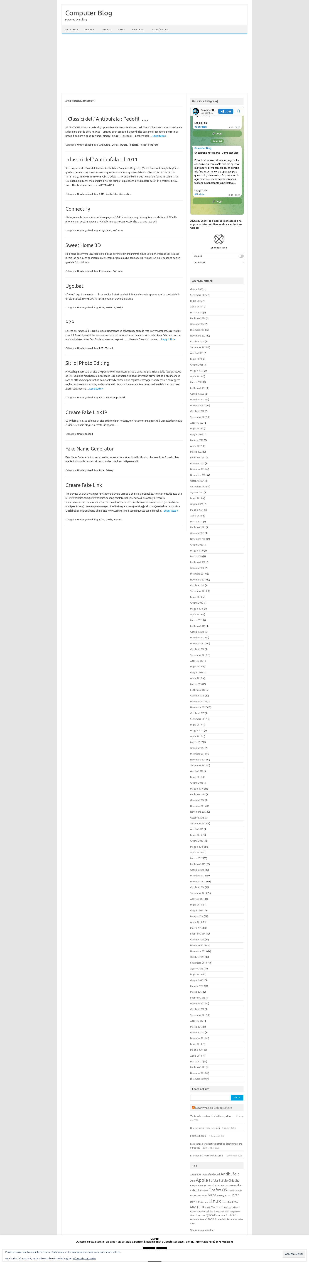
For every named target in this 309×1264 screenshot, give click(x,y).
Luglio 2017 (196, 724)
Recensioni (219, 1215)
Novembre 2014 (198, 881)
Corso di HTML (213, 1185)
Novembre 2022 (198, 405)
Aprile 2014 (196, 922)
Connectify (77, 209)
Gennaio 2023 (197, 393)
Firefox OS (218, 1190)
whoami (106, 29)
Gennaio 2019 (197, 631)
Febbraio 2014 (197, 933)
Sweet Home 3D (83, 245)
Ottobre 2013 (197, 957)
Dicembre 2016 (198, 753)
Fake (101, 470)
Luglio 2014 (196, 904)
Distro (224, 1185)
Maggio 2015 (196, 846)
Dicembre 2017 (198, 701)
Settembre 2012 (198, 1015)
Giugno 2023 (196, 364)
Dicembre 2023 (198, 330)
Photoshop (112, 397)
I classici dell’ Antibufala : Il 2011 (101, 159)
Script (120, 307)
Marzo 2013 (196, 991)
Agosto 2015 (196, 829)
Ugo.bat (74, 286)
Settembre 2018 (198, 655)
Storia (210, 1219)
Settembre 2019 (198, 591)
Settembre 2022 (198, 417)
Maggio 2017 (196, 730)
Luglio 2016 (196, 777)
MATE (207, 1207)
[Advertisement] (154, 64)
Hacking (220, 1195)
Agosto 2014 (196, 899)
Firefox (204, 1190)
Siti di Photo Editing (87, 363)
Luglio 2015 (196, 835)
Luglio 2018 (196, 666)
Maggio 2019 (196, 608)
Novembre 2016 (198, 759)
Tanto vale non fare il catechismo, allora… (211, 1116)
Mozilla (227, 1207)
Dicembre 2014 (198, 875)
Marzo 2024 (196, 312)
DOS (101, 307)
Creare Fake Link (83, 485)
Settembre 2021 (198, 486)
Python (210, 1215)
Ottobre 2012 (197, 1009)
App (192, 1180)
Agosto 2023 (196, 353)
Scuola (229, 1215)
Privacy (109, 470)
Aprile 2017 (196, 736)
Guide (109, 519)
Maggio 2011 (196, 1050)
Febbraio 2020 (197, 562)
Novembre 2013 (198, 951)
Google (238, 1190)
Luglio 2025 (196, 301)
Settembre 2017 (198, 719)
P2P (69, 322)
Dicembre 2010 (198, 1073)
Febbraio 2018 (197, 690)
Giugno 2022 (196, 434)
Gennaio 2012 (197, 1032)
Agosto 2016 (196, 771)
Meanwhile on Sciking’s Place (213, 1107)
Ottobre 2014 (197, 887)
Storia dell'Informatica (226, 1219)
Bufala (115, 144)
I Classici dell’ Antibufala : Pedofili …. (106, 119)
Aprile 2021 (196, 515)
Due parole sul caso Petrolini (205, 1128)
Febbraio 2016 (197, 794)
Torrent (109, 348)
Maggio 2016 (196, 788)
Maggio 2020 (196, 550)
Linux (214, 1201)
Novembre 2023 (198, 335)
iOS (198, 1202)
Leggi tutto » (159, 135)
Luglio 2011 (196, 1044)
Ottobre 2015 (197, 817)
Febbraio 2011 (197, 1067)
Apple (202, 1180)
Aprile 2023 (196, 376)
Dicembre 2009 (198, 1079)
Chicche (234, 1180)
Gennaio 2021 (197, 533)
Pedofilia (133, 144)
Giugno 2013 (196, 980)
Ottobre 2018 (197, 649)
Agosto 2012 (196, 1020)
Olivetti (235, 1207)
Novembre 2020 (198, 539)
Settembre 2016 (198, 765)
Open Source (197, 1211)
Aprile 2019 (196, 614)
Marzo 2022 (196, 451)
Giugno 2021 (196, 504)
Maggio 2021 (196, 510)
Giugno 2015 (196, 840)
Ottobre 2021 (197, 481)
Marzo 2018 (196, 684)
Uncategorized (85, 144)
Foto (101, 397)
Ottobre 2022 (197, 411)
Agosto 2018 (196, 661)
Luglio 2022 (196, 428)
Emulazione (232, 1185)
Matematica (125, 194)
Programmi (105, 230)
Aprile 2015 (196, 852)
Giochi (230, 1190)
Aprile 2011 (196, 1055)
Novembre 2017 (198, 707)
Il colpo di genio (198, 1136)
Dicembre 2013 (198, 945)
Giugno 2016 (196, 782)
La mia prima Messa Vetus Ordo (206, 1155)
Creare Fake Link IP (86, 412)
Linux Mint (227, 1202)
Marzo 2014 (196, 928)
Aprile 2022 (196, 446)
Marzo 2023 (196, 382)
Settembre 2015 (198, 823)
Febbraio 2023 (197, 388)
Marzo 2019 (196, 620)
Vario (121, 29)
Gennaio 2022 (197, 463)
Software (118, 230)
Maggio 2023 (196, 370)
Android (214, 1174)
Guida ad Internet (198, 1195)
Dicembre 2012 (198, 1003)
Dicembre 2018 (198, 637)
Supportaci (138, 29)
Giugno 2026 (196, 289)
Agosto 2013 (196, 968)
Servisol (90, 29)
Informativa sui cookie (84, 1258)
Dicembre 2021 (198, 469)
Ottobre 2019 (197, 585)
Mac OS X (197, 1207)
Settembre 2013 (198, 962)
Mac (236, 1202)
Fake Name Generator (89, 448)
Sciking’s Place (160, 29)
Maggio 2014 (196, 916)
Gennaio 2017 (197, 748)
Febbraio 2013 (197, 997)
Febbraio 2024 (197, 318)
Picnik (122, 397)
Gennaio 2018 (197, 695)
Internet (118, 519)
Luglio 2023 (196, 359)
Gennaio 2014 (197, 939)
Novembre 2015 (198, 811)
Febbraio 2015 (197, 864)
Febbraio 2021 (197, 527)
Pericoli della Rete (149, 144)
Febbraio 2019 (197, 626)
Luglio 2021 (196, 498)
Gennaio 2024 (197, 324)
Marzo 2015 (196, 858)
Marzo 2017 (196, 742)
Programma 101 (222, 1212)
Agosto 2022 (196, 422)
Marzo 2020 (196, 556)
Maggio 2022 (196, 440)
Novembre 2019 (198, 579)
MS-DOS (110, 307)
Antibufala (71, 29)
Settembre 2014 (198, 893)
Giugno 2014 (196, 910)
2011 (101, 194)
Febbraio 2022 (197, 457)
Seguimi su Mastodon (202, 1230)
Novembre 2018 (198, 643)
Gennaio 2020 (197, 568)
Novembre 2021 (198, 475)
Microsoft (217, 1207)
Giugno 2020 (196, 544)
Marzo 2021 (196, 521)
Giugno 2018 (196, 672)
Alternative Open (199, 1174)
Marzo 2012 (196, 1026)
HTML (228, 1195)
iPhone (204, 1202)
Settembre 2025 (198, 295)
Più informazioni (222, 1241)
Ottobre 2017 (197, 713)
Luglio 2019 (196, 597)
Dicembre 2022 (198, 399)
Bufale (123, 144)
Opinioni (209, 1211)
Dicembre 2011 (198, 1038)
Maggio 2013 (196, 986)
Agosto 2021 (196, 492)
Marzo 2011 (196, 1061)
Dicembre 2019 (198, 573)
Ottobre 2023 (197, 341)
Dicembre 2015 (198, 806)
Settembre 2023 (198, 347)
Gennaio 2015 (197, 870)
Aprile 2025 (196, 306)
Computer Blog (88, 12)
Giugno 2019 (196, 602)
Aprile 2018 (196, 678)
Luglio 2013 (196, 974)
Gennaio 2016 (197, 800)
